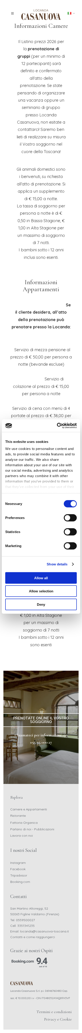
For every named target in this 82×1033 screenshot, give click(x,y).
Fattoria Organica (24, 823)
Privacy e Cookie (58, 1019)
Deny (41, 604)
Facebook (18, 869)
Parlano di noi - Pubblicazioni (32, 829)
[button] (14, 13)
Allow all (41, 578)
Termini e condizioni (54, 1011)
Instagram (18, 863)
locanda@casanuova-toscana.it (44, 931)
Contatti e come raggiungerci (32, 937)
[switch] (70, 517)
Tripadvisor (18, 875)
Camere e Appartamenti (28, 809)
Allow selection (41, 591)
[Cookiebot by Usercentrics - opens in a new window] (58, 426)
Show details (57, 564)
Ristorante (18, 816)
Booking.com (20, 882)
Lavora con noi (21, 836)
